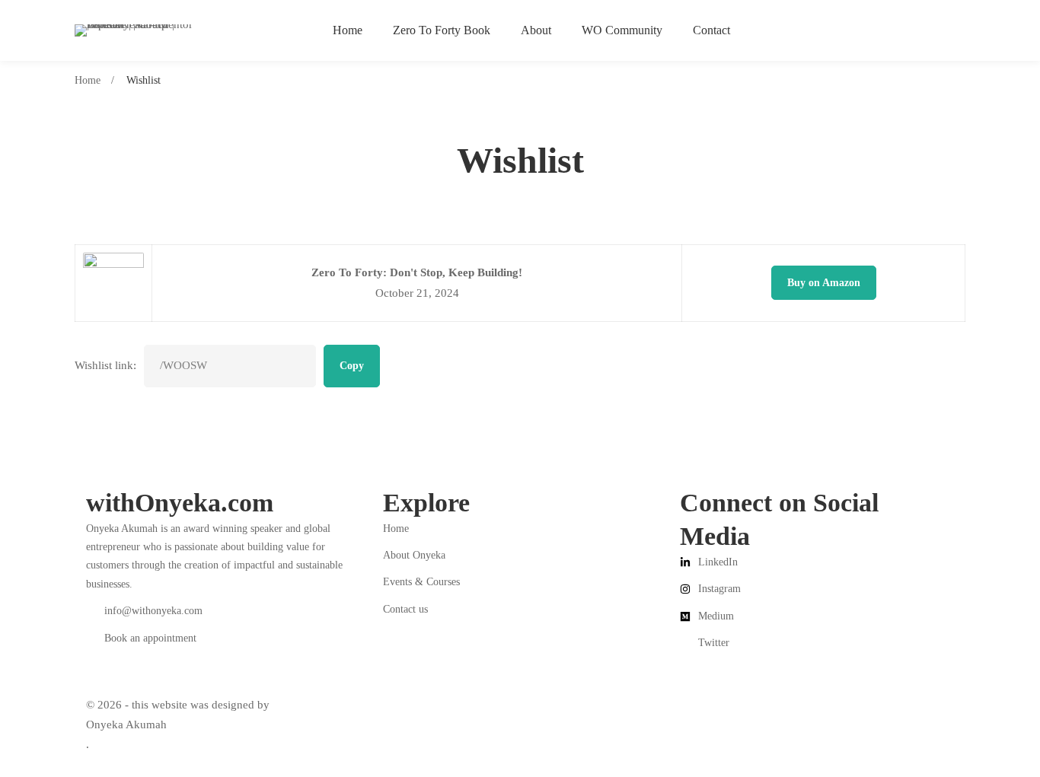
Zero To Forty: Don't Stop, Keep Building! (416, 272)
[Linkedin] (86, 653)
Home (87, 80)
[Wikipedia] (133, 665)
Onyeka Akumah (126, 724)
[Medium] (116, 653)
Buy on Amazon (823, 282)
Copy (352, 365)
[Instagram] (101, 653)
